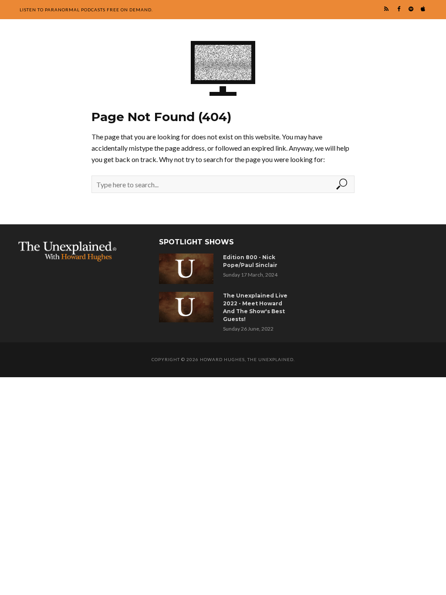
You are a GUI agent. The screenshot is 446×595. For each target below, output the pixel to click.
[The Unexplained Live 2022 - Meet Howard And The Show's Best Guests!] (187, 307)
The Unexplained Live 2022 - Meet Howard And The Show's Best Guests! (255, 307)
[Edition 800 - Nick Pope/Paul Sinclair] (187, 269)
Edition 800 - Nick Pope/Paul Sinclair (250, 261)
